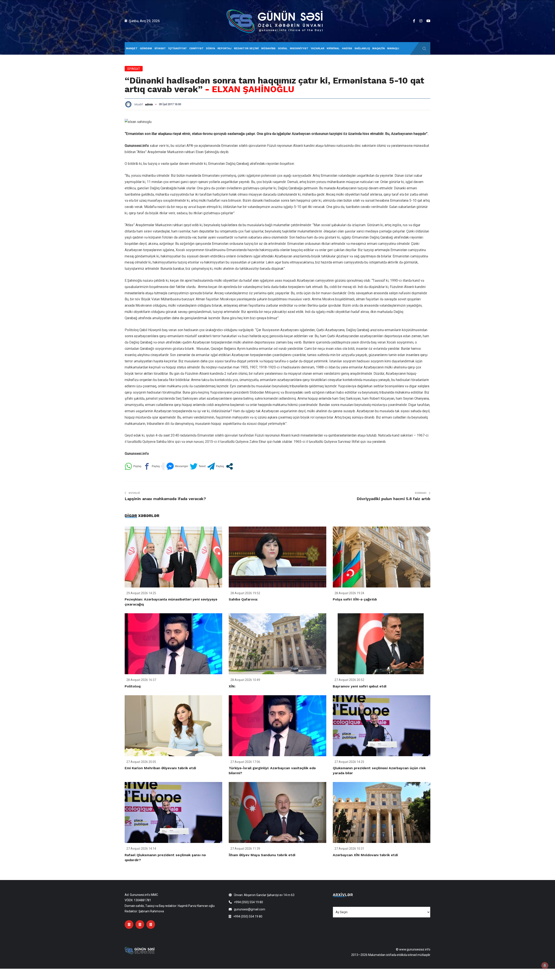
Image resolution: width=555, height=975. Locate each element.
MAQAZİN (378, 48)
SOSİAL (282, 48)
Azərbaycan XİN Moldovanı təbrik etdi (365, 855)
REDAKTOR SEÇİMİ (246, 48)
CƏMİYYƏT (196, 48)
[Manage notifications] (544, 965)
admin (149, 104)
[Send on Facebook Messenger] (177, 466)
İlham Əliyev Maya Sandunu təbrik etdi (262, 855)
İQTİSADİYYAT (177, 48)
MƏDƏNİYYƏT (299, 48)
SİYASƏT (160, 48)
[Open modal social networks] (229, 466)
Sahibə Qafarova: (243, 599)
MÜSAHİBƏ (268, 48)
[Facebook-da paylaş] (151, 466)
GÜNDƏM (146, 48)
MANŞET (131, 48)
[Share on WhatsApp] (133, 466)
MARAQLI (393, 48)
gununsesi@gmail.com (249, 909)
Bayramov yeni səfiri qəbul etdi (359, 686)
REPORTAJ (224, 48)
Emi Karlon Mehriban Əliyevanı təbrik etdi (160, 768)
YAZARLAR (317, 48)
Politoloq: (133, 686)
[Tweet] (198, 466)
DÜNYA (210, 48)
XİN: (232, 686)
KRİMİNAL (333, 48)
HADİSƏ (347, 48)
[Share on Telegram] (215, 466)
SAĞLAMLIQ (362, 48)
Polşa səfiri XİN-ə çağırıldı (355, 599)
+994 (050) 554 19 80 (248, 902)
